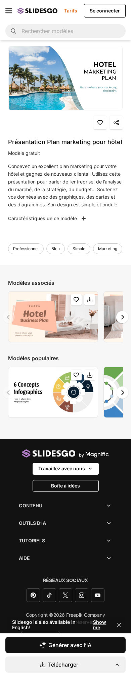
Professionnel (26, 248)
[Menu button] (8, 10)
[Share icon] (116, 122)
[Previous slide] (9, 317)
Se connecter (105, 10)
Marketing (107, 248)
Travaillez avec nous (61, 468)
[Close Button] (119, 624)
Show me (99, 624)
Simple (79, 248)
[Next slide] (122, 317)
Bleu (55, 248)
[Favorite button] (100, 122)
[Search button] (13, 31)
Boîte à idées (65, 485)
